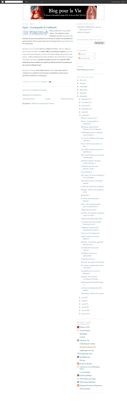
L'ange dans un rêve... (88, 259)
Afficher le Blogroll (83, 32)
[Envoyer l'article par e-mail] (50, 81)
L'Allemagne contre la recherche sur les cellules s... (92, 133)
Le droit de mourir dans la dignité (92, 186)
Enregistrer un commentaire (32, 95)
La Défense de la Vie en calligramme (89, 254)
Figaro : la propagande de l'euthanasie (89, 122)
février (84, 310)
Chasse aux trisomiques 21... (90, 233)
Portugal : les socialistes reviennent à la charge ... (90, 277)
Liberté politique (86, 375)
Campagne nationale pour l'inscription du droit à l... (90, 228)
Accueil (47, 99)
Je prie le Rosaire (86, 363)
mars (83, 307)
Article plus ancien (67, 99)
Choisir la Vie (84, 340)
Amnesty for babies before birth (91, 218)
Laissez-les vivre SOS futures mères (90, 368)
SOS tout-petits (85, 388)
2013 (82, 80)
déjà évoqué (62, 30)
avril (83, 304)
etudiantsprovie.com (87, 350)
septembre (85, 109)
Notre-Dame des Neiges (88, 378)
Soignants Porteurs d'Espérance (91, 385)
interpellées (66, 36)
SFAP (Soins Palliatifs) (87, 382)
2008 (82, 90)
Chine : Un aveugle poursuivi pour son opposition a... (91, 205)
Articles (83, 54)
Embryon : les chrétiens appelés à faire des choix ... (92, 243)
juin (83, 297)
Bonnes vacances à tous (89, 118)
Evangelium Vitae (86, 353)
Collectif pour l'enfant (87, 343)
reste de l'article (30, 70)
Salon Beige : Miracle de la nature (92, 293)
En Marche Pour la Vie (88, 347)
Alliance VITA (85, 327)
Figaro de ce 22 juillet (32, 49)
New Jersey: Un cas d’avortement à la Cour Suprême (92, 176)
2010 (82, 83)
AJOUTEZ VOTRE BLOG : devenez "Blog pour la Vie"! (89, 28)
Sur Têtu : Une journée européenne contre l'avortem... (92, 214)
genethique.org (85, 357)
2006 (82, 96)
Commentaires (85, 58)
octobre (84, 105)
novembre (85, 102)
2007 (82, 93)
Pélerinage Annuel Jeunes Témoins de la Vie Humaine (91, 128)
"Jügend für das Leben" (89, 210)
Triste (52, 70)
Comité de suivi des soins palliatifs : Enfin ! (89, 167)
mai (83, 301)
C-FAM (82, 337)
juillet (84, 115)
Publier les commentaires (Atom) (43, 103)
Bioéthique (83, 334)
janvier (84, 313)
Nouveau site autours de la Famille (92, 262)
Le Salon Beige (85, 372)
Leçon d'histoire (86, 172)
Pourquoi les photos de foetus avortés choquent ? (91, 162)
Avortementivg (85, 330)
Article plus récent (29, 99)
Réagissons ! (85, 195)
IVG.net (82, 360)
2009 (82, 86)
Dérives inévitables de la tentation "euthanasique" (92, 156)
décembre (85, 99)
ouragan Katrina (65, 41)
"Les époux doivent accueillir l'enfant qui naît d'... (91, 223)
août (83, 112)
